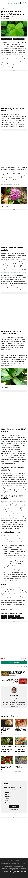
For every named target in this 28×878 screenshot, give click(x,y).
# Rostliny (11, 618)
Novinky (15, 38)
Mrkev (6, 800)
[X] (16, 698)
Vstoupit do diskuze (14, 662)
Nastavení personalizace (14, 875)
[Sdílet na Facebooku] (24, 666)
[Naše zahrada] (13, 3)
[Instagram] (13, 698)
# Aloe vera (4, 615)
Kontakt (6, 871)
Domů (3, 871)
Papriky (7, 794)
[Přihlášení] (21, 3)
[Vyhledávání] (23, 3)
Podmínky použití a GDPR (17, 871)
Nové (3, 38)
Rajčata (7, 792)
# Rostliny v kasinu (19, 618)
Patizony (7, 796)
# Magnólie (4, 618)
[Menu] (25, 3)
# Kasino (17, 615)
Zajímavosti (21, 38)
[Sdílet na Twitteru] (26, 666)
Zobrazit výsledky (14, 809)
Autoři (10, 871)
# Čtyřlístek (11, 615)
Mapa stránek (16, 872)
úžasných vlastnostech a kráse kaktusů (14, 272)
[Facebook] (15, 698)
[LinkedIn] (11, 698)
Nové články (8, 38)
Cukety (7, 798)
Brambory (7, 802)
